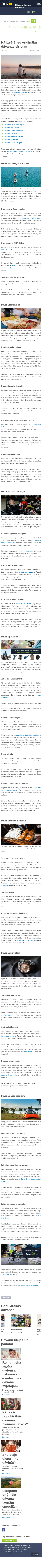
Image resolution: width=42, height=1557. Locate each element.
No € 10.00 (15, 1332)
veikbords (29, 1052)
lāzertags (29, 551)
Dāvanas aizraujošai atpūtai (14, 125)
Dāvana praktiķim (10, 134)
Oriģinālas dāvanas (19, 92)
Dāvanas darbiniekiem (29, 1285)
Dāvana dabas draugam (13, 143)
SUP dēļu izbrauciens (10, 250)
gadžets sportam (7, 1015)
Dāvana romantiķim (11, 128)
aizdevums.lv (6, 1274)
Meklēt (33, 21)
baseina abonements (9, 1075)
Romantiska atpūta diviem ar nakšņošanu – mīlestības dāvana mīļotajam (12, 1374)
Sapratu (35, 1554)
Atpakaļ (6, 1297)
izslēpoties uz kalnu (8, 1036)
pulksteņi (4, 885)
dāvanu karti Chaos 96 (27, 940)
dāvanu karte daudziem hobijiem (26, 735)
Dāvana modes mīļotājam (13, 137)
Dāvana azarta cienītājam (13, 131)
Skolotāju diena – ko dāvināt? (10, 1458)
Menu (38, 3)
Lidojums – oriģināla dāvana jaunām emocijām (11, 1498)
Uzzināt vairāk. (17, 1551)
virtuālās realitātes (24, 604)
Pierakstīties (9, 1541)
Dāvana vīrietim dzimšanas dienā (19, 151)
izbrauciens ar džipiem (19, 284)
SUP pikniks (14, 265)
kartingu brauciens (28, 572)
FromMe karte (16, 1330)
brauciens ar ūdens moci (31, 218)
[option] (21, 1324)
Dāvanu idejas (35, 50)
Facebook (5, 1530)
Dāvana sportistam (11, 140)
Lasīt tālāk (6, 1395)
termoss (4, 1190)
